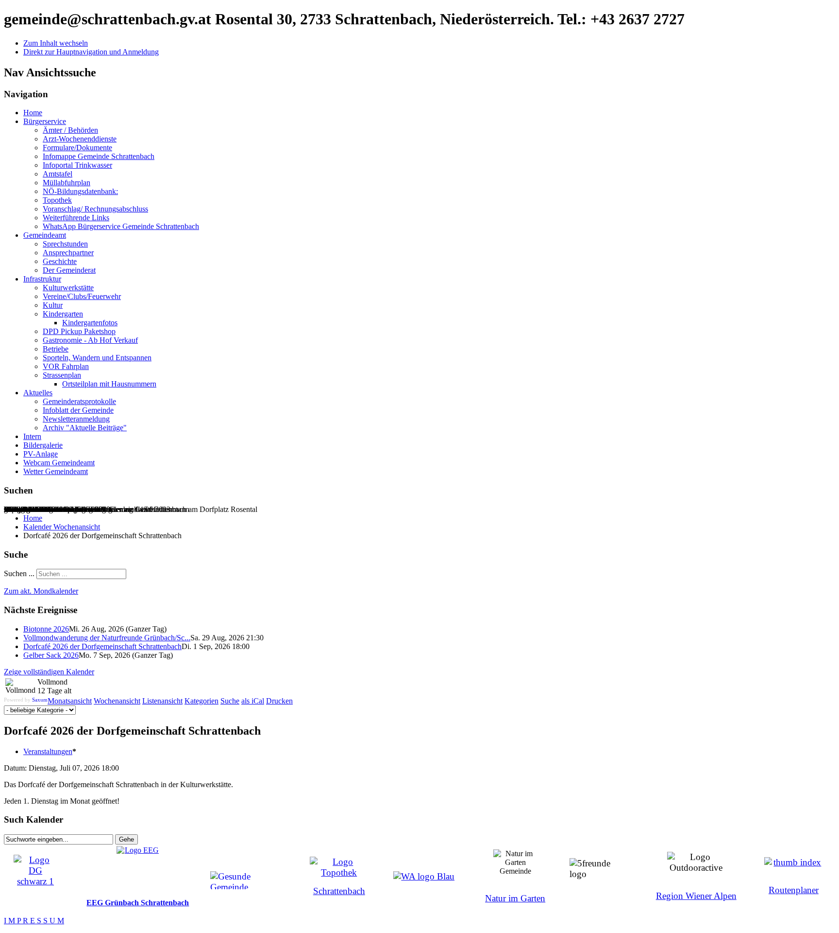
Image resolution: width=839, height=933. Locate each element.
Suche (229, 701)
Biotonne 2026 (46, 629)
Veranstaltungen (47, 751)
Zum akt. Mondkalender (41, 591)
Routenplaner (794, 890)
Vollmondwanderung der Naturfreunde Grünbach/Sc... (106, 638)
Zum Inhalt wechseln (55, 43)
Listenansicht (162, 701)
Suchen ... (19, 573)
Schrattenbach (339, 891)
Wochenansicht (117, 701)
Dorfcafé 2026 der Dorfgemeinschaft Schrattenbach (102, 646)
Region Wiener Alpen (696, 896)
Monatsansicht (70, 701)
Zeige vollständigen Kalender (49, 672)
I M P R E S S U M (34, 920)
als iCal (252, 701)
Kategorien (201, 701)
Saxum (40, 700)
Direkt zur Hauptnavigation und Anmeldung (91, 52)
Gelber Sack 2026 (51, 655)
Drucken (279, 701)
